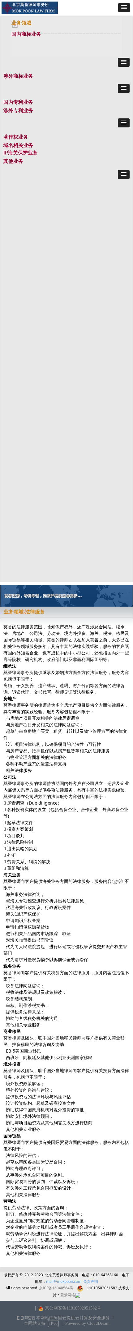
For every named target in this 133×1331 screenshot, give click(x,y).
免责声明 (90, 1281)
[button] (124, 7)
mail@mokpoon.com (63, 1281)
